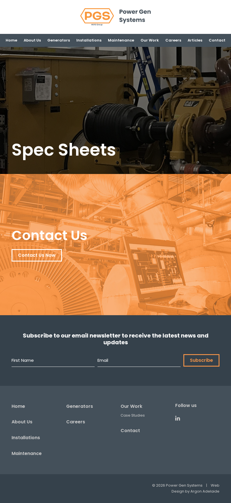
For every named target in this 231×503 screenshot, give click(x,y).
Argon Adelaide (204, 491)
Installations (26, 437)
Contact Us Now (36, 255)
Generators (79, 406)
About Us (22, 422)
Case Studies (133, 415)
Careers (75, 422)
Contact (130, 430)
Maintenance (27, 453)
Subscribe (201, 360)
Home (18, 406)
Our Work (131, 406)
